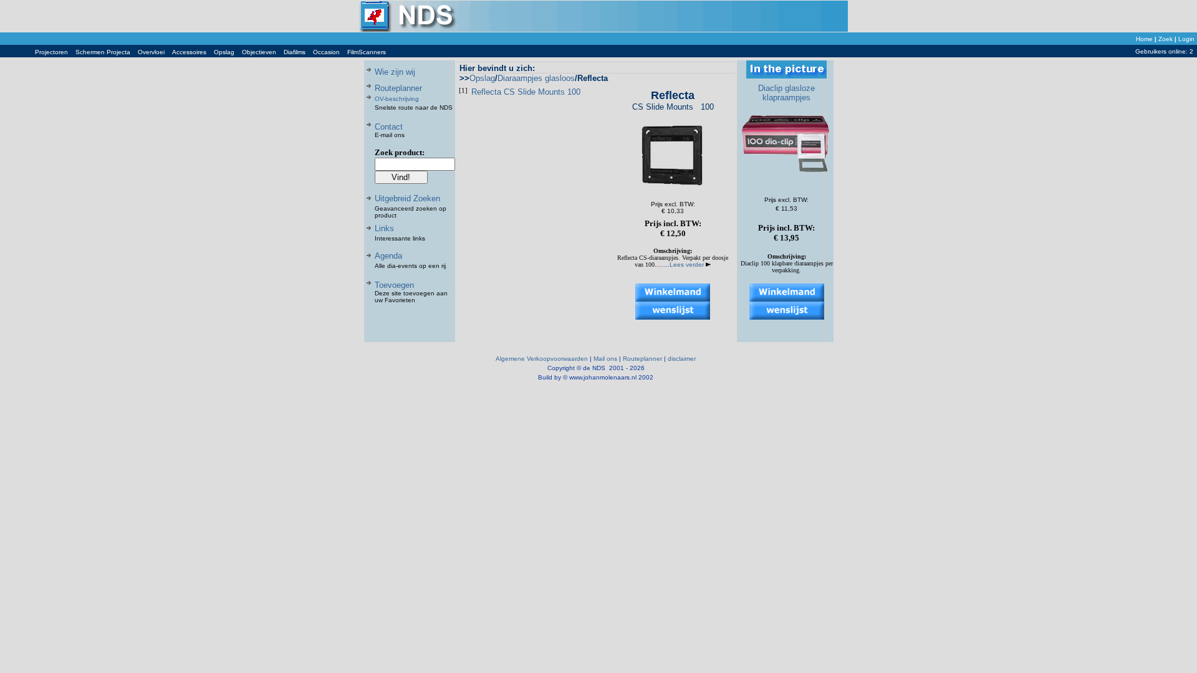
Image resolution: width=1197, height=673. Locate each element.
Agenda (388, 255)
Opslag (224, 52)
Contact (389, 126)
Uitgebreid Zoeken (407, 198)
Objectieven (259, 52)
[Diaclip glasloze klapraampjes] (787, 181)
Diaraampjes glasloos (536, 78)
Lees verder (688, 264)
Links (384, 228)
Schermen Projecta (102, 52)
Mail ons (605, 358)
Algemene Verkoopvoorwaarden (542, 358)
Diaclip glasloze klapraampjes (786, 93)
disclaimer (682, 358)
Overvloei (151, 52)
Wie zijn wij (395, 72)
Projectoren (51, 52)
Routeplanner (398, 88)
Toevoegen (394, 285)
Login (1186, 39)
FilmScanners (366, 52)
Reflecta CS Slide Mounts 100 (525, 92)
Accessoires (189, 52)
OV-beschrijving (397, 98)
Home (1144, 39)
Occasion (326, 52)
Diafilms (294, 52)
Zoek (1165, 39)
